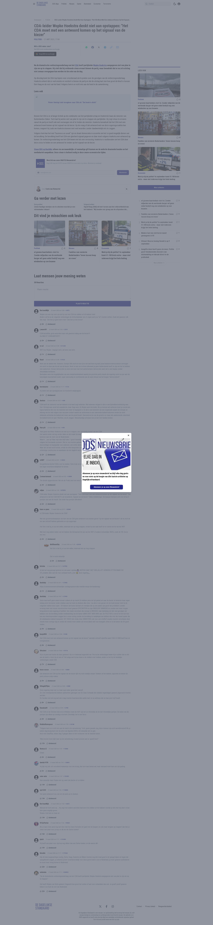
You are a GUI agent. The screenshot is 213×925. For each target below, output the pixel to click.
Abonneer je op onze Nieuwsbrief (106, 487)
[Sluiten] (128, 435)
